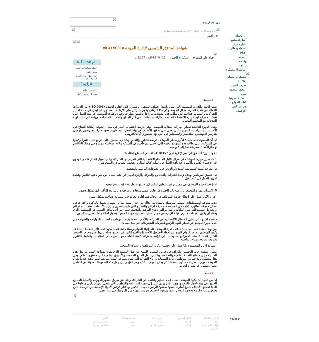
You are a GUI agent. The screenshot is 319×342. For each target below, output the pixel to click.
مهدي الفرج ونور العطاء (87, 94)
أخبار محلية (239, 44)
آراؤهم (242, 65)
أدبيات (242, 56)
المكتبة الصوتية (237, 98)
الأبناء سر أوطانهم (90, 90)
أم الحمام (240, 35)
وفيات (242, 61)
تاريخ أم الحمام (211, 318)
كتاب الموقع (239, 102)
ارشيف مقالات (100, 321)
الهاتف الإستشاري (235, 69)
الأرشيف (241, 110)
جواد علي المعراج (203, 57)
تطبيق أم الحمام (236, 76)
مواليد (215, 321)
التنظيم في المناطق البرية (86, 68)
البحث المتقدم (237, 89)
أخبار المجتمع (238, 39)
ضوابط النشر (238, 106)
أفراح (243, 52)
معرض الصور (238, 85)
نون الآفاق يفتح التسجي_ (205, 22)
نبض (243, 93)
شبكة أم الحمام (179, 57)
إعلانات (242, 81)
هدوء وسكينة (92, 72)
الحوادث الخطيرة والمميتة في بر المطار (86, 77)
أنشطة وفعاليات (237, 48)
